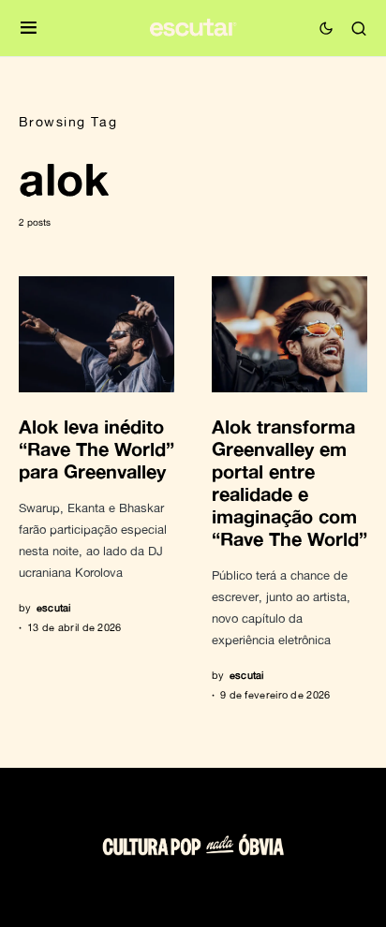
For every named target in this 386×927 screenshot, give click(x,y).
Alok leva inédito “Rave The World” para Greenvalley (96, 448)
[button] (28, 28)
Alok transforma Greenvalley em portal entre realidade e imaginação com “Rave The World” (289, 482)
